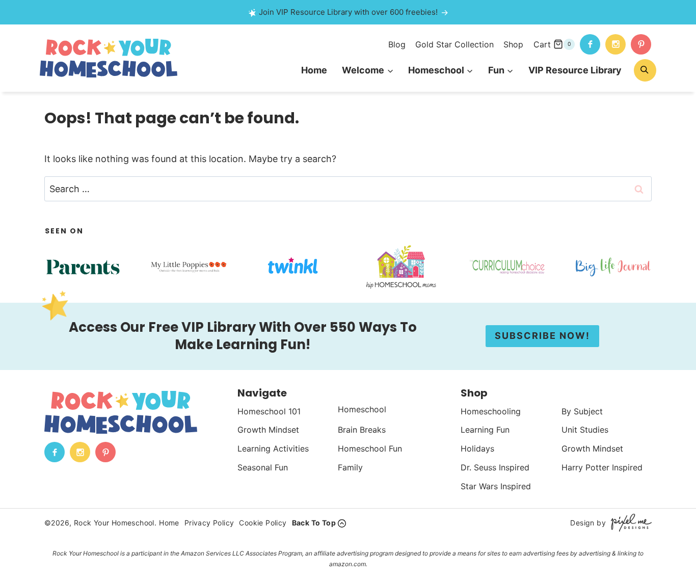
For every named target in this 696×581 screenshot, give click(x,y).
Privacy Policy (209, 522)
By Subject (582, 411)
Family (350, 467)
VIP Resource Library (575, 70)
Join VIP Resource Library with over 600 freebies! (348, 12)
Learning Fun (485, 430)
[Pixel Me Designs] (629, 523)
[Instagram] (615, 44)
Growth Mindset (268, 430)
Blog (397, 44)
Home (314, 70)
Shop (513, 44)
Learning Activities (273, 448)
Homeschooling (491, 411)
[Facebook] (590, 44)
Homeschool (362, 409)
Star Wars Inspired (496, 486)
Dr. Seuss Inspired (495, 467)
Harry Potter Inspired (602, 467)
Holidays (477, 448)
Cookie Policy (262, 522)
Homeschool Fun (370, 448)
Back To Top (314, 522)
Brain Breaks (362, 430)
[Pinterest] (641, 44)
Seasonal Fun (262, 467)
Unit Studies (584, 430)
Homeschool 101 (269, 411)
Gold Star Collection (454, 44)
